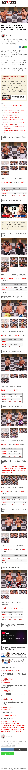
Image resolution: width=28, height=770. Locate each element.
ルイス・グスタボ (6, 182)
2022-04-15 (8, 35)
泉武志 (23, 549)
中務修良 (15, 390)
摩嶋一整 (17, 335)
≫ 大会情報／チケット (7, 679)
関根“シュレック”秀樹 (7, 278)
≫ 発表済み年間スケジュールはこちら (11, 670)
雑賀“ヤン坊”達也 (6, 491)
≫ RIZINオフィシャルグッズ (9, 721)
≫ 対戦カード (5, 680)
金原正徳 (3, 335)
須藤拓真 (16, 444)
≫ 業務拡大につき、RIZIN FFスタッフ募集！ (13, 727)
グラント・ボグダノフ (7, 549)
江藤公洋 (21, 491)
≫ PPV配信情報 (5, 682)
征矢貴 (3, 390)
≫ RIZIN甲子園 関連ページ (8, 715)
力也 (15, 608)
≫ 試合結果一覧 (5, 709)
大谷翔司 (3, 608)
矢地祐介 (21, 182)
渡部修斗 (3, 444)
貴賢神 (24, 278)
